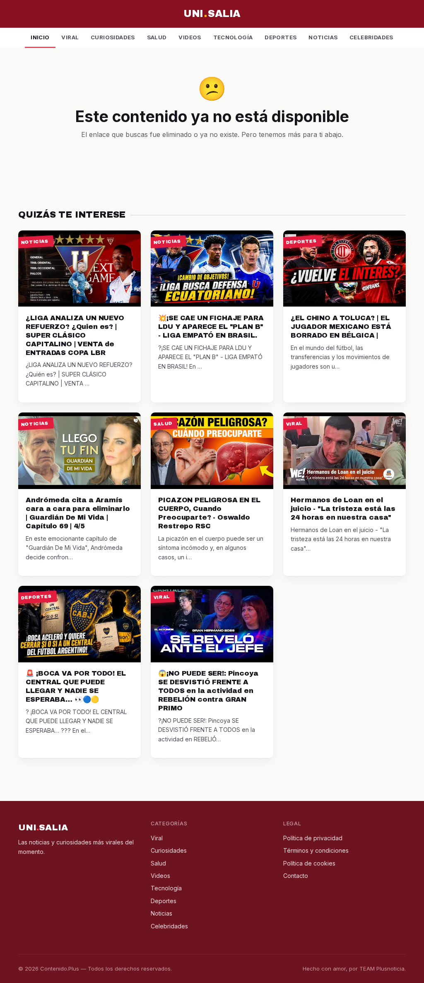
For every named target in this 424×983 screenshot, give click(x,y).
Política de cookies (309, 863)
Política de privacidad (312, 838)
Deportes (280, 37)
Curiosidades (113, 37)
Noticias (322, 37)
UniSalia (211, 13)
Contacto (295, 875)
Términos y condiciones (316, 850)
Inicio (40, 37)
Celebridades (371, 37)
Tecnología (233, 37)
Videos (189, 37)
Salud (157, 37)
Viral (70, 37)
